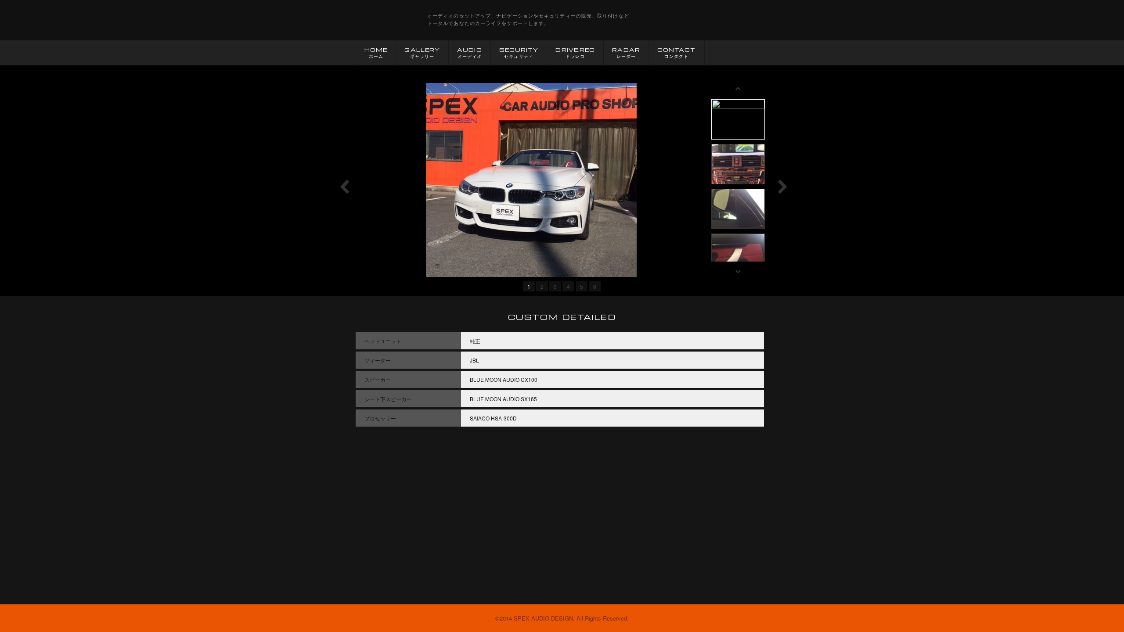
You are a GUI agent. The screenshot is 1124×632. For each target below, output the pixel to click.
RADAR (626, 52)
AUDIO (469, 52)
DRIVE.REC (575, 52)
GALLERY (422, 52)
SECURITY (519, 52)
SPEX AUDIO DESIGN (382, 20)
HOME (375, 52)
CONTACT (676, 52)
